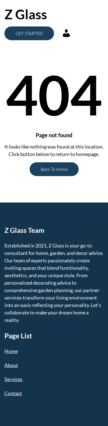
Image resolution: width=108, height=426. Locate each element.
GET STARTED (29, 33)
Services (13, 379)
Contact (13, 393)
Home (11, 351)
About (11, 365)
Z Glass (25, 14)
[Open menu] (79, 14)
